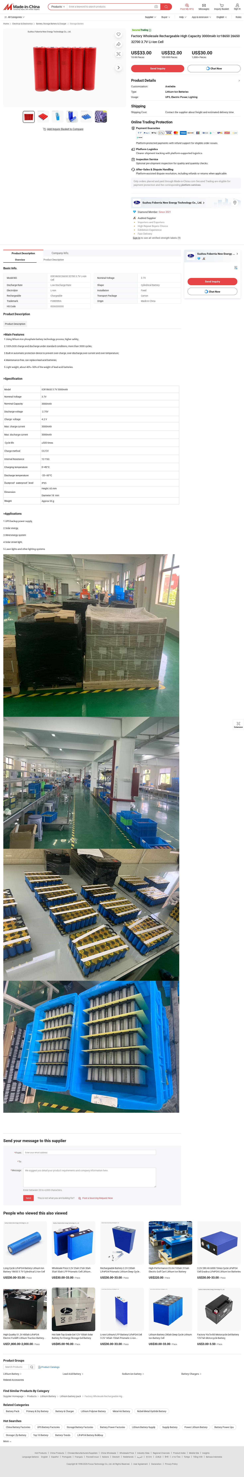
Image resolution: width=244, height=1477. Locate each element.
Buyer (164, 17)
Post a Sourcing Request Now (95, 1198)
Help (181, 17)
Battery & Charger (64, 1411)
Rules (238, 17)
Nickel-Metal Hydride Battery (151, 1411)
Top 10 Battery (40, 1435)
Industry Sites (143, 1453)
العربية (139, 1456)
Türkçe (187, 1456)
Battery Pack (12, 1411)
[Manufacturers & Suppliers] (21, 6)
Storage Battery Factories (80, 1427)
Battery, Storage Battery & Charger (51, 23)
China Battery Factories (18, 1427)
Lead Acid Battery (72, 1373)
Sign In (136, 237)
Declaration (156, 1464)
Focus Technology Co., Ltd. (100, 1464)
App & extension (200, 17)
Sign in (237, 8)
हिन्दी (166, 1456)
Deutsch (116, 1456)
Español (55, 1456)
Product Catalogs (50, 1367)
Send (28, 1198)
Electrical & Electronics (22, 23)
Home (6, 23)
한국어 (149, 1456)
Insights (205, 1453)
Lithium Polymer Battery (93, 1411)
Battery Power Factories (112, 1427)
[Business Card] (235, 267)
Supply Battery (169, 1427)
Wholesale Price (127, 1453)
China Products (57, 1453)
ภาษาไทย (176, 1456)
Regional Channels (161, 1453)
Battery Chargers (190, 1373)
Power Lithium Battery (195, 1427)
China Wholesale (108, 1453)
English (44, 1456)
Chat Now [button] (216, 68)
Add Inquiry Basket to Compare (65, 129)
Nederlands (128, 1456)
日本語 (158, 1456)
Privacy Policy (171, 1464)
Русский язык (92, 1456)
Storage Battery (77, 23)
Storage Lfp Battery (16, 1435)
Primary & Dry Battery (37, 1411)
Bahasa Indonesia (214, 1456)
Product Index (179, 1453)
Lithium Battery (11, 1373)
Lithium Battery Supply (143, 1427)
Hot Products (41, 1453)
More (6, 1441)
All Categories (15, 17)
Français (79, 1456)
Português (66, 1456)
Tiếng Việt (198, 1456)
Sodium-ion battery (132, 1373)
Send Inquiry (157, 68)
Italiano (105, 1456)
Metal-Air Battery (121, 1411)
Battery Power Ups (224, 1427)
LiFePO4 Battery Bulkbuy (90, 1435)
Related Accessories (13, 1379)
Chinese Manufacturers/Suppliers (82, 1453)
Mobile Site (194, 1453)
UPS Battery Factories (48, 1427)
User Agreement (140, 1464)
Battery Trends (62, 1435)
